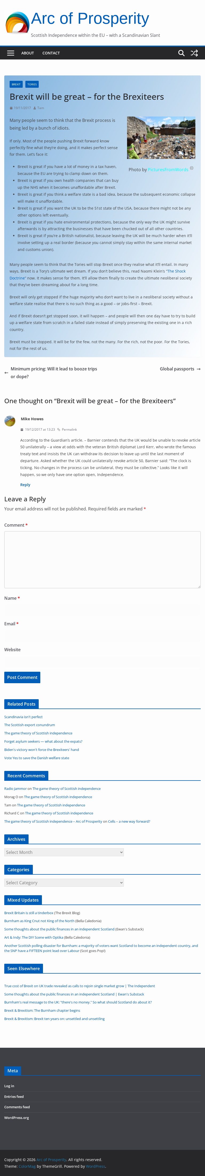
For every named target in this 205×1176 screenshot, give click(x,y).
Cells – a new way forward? (129, 821)
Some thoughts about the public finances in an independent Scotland (59, 929)
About (27, 52)
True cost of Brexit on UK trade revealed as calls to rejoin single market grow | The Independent (79, 986)
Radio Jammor (15, 788)
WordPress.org (16, 1117)
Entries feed (14, 1096)
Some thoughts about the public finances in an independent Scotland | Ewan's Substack (74, 994)
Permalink (69, 429)
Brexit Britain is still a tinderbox (28, 913)
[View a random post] (194, 53)
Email (11, 624)
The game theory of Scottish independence (67, 788)
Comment (16, 525)
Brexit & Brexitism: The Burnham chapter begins (42, 1010)
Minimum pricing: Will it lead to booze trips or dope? (54, 372)
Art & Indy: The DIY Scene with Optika (33, 937)
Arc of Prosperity (90, 18)
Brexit (16, 84)
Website (12, 650)
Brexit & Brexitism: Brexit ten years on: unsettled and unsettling (54, 1019)
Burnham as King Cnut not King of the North (39, 921)
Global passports (177, 369)
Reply (25, 484)
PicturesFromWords (168, 170)
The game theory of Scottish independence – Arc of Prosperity (53, 821)
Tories (32, 84)
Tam (40, 108)
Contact (51, 52)
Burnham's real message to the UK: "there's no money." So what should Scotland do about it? (78, 1002)
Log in (9, 1086)
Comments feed (17, 1107)
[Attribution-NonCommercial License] (192, 170)
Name (12, 598)
